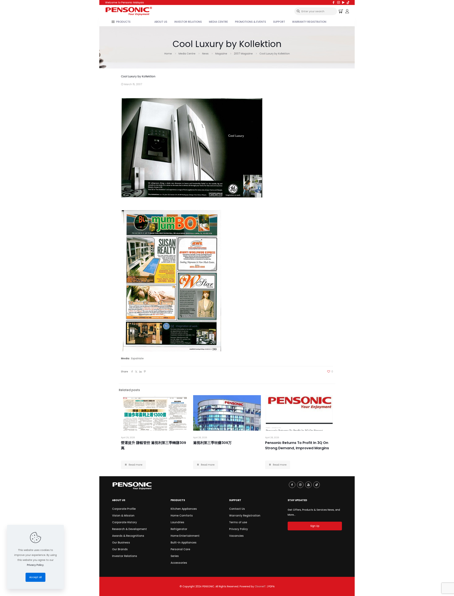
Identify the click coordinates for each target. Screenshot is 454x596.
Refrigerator (179, 529)
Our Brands (120, 549)
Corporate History (124, 522)
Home (168, 53)
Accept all (35, 577)
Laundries (177, 522)
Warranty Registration (244, 515)
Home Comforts (182, 515)
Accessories (179, 563)
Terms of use (238, 522)
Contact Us (237, 509)
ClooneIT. (260, 586)
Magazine (221, 53)
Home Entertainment (185, 536)
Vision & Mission (123, 515)
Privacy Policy (238, 529)
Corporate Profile (124, 509)
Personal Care (180, 549)
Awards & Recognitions (128, 536)
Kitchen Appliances (184, 509)
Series (175, 556)
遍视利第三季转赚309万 (212, 442)
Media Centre (187, 53)
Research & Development (129, 529)
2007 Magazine (243, 53)
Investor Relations (124, 556)
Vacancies (236, 536)
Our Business (121, 542)
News (205, 53)
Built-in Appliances (183, 542)
